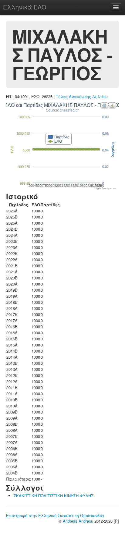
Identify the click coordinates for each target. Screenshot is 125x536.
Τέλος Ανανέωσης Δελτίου (82, 96)
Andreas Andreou (78, 521)
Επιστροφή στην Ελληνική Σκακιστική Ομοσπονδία (55, 515)
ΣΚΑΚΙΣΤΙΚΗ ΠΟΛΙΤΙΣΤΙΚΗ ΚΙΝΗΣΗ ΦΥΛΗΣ (53, 496)
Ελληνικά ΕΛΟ (24, 6)
